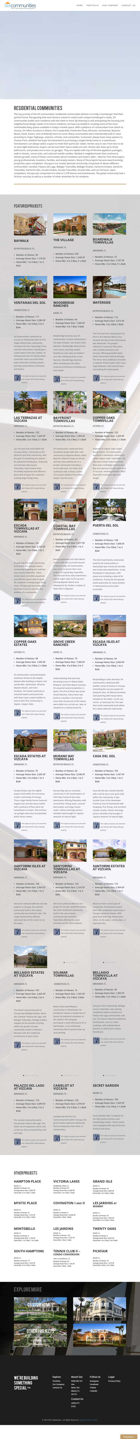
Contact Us (129, 5)
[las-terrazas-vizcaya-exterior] (30, 412)
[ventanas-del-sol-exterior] (30, 297)
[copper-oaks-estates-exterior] (30, 636)
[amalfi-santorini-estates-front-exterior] (109, 861)
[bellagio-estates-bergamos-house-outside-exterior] (30, 967)
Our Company (110, 5)
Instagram (94, 1381)
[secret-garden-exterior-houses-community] (109, 1080)
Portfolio (93, 5)
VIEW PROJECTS (40, 1314)
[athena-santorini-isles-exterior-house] (30, 861)
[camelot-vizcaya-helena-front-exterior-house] (70, 1080)
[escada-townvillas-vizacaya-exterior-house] (30, 520)
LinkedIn (93, 1391)
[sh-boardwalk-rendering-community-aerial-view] (109, 234)
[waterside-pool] (109, 297)
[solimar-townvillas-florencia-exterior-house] (70, 967)
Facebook (94, 1384)
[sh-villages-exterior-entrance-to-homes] (70, 234)
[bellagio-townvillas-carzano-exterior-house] (109, 967)
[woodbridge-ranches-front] (70, 297)
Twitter (93, 1388)
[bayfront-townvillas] (70, 412)
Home (80, 5)
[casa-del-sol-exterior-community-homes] (109, 751)
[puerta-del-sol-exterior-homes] (109, 520)
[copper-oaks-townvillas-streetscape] (109, 412)
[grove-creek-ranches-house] (70, 636)
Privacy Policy (114, 1381)
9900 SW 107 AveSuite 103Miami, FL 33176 (76, 1387)
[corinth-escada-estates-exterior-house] (30, 751)
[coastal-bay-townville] (70, 520)
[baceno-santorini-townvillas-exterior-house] (70, 861)
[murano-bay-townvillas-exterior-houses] (70, 751)
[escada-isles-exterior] (109, 636)
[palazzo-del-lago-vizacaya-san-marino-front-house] (30, 1080)
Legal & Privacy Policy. (88, 1420)
